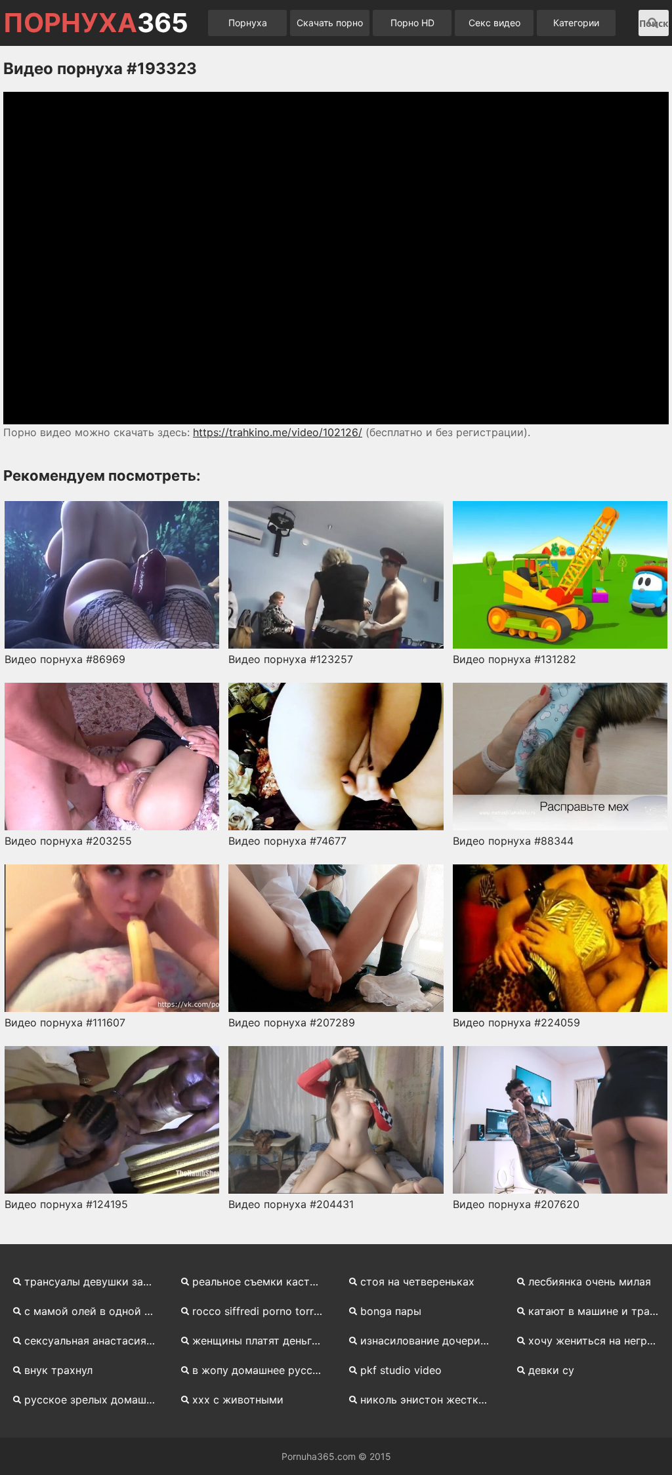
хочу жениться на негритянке (598, 1340)
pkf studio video (401, 1370)
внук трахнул (58, 1370)
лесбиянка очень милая (589, 1281)
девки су (551, 1370)
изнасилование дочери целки (430, 1340)
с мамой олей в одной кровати (94, 1311)
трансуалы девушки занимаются (94, 1281)
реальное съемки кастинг (259, 1281)
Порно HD (412, 22)
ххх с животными (238, 1399)
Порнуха (247, 22)
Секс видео (494, 22)
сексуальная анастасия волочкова (94, 1340)
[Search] (653, 23)
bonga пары (390, 1311)
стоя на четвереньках (417, 1281)
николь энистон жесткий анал (430, 1399)
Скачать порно (330, 22)
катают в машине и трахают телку (598, 1311)
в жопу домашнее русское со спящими (262, 1370)
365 (95, 23)
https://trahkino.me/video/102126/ (277, 432)
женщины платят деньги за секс (262, 1340)
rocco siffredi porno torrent (260, 1311)
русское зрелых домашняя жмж (94, 1399)
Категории (576, 22)
